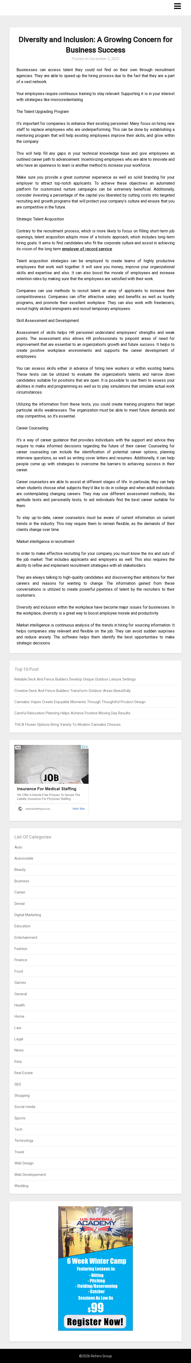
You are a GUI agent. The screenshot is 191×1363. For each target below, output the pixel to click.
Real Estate (23, 1073)
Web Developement (30, 1174)
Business (21, 881)
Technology (23, 1140)
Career (19, 892)
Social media (24, 1106)
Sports (19, 1118)
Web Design (24, 1163)
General (20, 994)
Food (18, 971)
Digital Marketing (27, 915)
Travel (19, 1152)
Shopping (22, 1095)
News (19, 1050)
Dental (19, 903)
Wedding (21, 1186)
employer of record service (87, 249)
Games (20, 982)
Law (17, 1028)
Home (19, 1016)
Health (19, 1005)
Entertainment (25, 937)
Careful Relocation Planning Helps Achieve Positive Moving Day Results (72, 713)
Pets (18, 1061)
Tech (18, 1129)
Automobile (23, 858)
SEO (17, 1084)
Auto (18, 847)
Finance (20, 960)
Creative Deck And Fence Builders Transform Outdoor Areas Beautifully (72, 690)
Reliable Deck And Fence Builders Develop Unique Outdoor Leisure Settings (75, 679)
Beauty (20, 869)
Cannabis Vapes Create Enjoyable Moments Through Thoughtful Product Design (79, 702)
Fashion (20, 948)
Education (22, 926)
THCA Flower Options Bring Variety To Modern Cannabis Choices (67, 724)
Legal (18, 1039)
